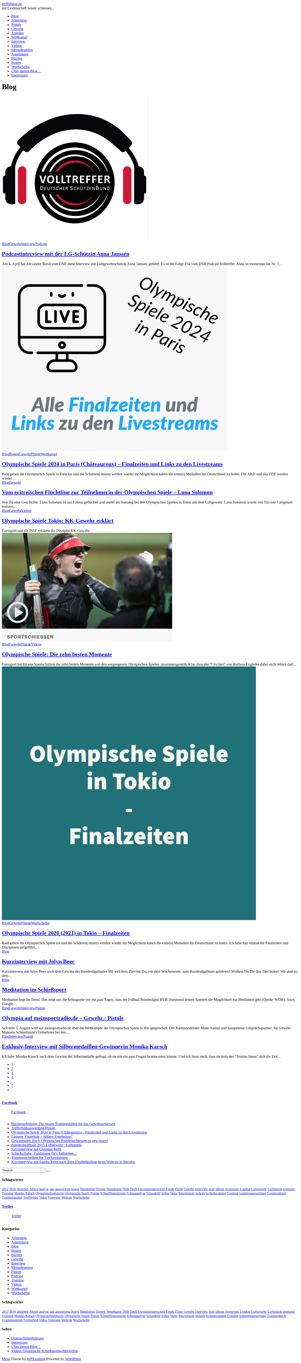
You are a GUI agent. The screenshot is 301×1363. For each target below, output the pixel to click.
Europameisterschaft (151, 1189)
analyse (44, 1189)
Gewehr (17, 29)
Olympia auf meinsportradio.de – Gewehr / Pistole (63, 1018)
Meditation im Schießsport (34, 990)
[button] (75, 168)
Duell (133, 1189)
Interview (18, 41)
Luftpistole (275, 1189)
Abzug (33, 1189)
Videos (16, 46)
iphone (219, 1189)
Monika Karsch (24, 1193)
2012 (5, 1189)
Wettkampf (19, 37)
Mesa (6, 1359)
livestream (232, 1189)
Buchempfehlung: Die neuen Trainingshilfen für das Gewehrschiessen (63, 1124)
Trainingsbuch (276, 1193)
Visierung (54, 1197)
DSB (126, 1189)
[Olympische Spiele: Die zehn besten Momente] (87, 640)
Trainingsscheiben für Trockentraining (39, 1158)
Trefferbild (30, 1197)
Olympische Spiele (77, 1193)
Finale (170, 1189)
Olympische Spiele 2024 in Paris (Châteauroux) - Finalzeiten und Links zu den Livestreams (79, 1132)
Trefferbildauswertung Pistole (33, 1128)
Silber (165, 1193)
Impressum (19, 75)
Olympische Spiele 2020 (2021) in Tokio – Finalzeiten (66, 933)
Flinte (179, 1189)
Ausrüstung (19, 54)
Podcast (41, 244)
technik (200, 1193)
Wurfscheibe (20, 67)
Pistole (16, 25)
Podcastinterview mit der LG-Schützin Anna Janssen (65, 254)
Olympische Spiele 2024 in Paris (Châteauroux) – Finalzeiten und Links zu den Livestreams (112, 464)
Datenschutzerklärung (27, 1338)
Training (17, 33)
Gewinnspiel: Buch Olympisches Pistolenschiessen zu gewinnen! (59, 1141)
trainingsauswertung (252, 1193)
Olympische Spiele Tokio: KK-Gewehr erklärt (58, 521)
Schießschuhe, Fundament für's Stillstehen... (44, 1153)
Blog (15, 16)
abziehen (22, 1189)
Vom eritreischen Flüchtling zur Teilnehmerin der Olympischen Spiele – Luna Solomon (107, 492)
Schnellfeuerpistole (113, 1193)
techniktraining (216, 1193)
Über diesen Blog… (26, 71)
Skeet (174, 1193)
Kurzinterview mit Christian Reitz (36, 1149)
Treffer (7, 1206)
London (245, 1189)
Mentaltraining (22, 50)
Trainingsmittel (12, 1197)
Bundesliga (87, 1189)
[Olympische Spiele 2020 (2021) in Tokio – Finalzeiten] (129, 919)
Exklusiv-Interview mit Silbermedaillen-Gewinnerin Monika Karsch (84, 1046)
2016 (12, 1189)
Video (43, 1197)
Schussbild (153, 1193)
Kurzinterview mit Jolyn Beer (38, 961)
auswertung (62, 1189)
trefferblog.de (12, 4)
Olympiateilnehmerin (50, 1193)
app (52, 1189)
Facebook (9, 1103)
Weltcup (66, 1197)
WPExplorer (36, 1359)
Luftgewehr (259, 1189)
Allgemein (19, 20)
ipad (211, 1189)
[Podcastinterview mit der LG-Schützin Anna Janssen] (75, 240)
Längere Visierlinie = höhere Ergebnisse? (41, 1136)
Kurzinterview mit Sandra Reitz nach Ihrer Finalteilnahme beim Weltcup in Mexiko (73, 1162)
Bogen (16, 63)
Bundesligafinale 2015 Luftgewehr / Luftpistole (46, 1145)
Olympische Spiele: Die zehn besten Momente (57, 654)
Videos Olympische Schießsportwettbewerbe (44, 1351)
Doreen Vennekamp (109, 1189)
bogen (75, 1189)
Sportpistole (186, 1193)
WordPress (73, 1359)
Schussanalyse (136, 1193)
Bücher (16, 58)
